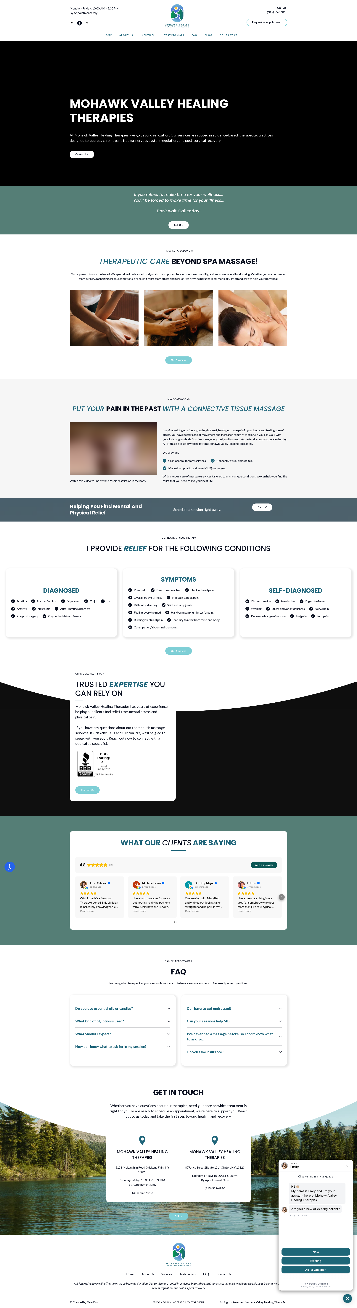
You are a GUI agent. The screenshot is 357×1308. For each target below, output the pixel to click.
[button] (72, 23)
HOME (108, 35)
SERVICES (148, 35)
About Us (148, 1274)
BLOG (208, 35)
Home (130, 1274)
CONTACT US (228, 35)
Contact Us (223, 1274)
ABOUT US (126, 35)
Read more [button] (87, 911)
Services (166, 1274)
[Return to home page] (177, 16)
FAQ (194, 35)
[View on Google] (83, 885)
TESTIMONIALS (174, 35)
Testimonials (187, 1274)
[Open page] (104, 318)
